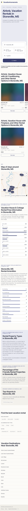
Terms (6, 508)
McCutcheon (4, 460)
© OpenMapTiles (13, 195)
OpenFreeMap (7, 195)
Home (4, 7)
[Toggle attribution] (26, 195)
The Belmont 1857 (5, 148)
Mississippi (15, 7)
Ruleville (2, 496)
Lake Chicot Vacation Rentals (7, 453)
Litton (2, 480)
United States (8, 7)
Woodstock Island (5, 466)
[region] (14, 184)
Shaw (2, 483)
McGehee (3, 470)
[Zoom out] (26, 175)
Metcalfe (3, 473)
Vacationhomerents (10, 2)
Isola (2, 486)
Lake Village (3, 457)
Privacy (2, 508)
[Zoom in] (26, 173)
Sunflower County (5, 490)
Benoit (2, 476)
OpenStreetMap (22, 195)
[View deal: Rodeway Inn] (12, 92)
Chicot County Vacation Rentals (8, 450)
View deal (12, 110)
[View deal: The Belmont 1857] (12, 137)
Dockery (3, 493)
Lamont (2, 463)
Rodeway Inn (4, 104)
